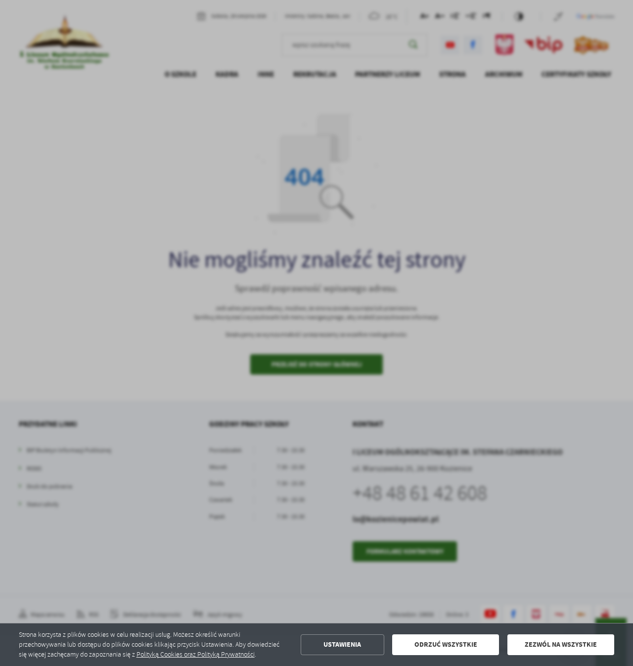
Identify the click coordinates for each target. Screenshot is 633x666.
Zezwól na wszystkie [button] (561, 644)
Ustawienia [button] (342, 644)
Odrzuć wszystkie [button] (445, 644)
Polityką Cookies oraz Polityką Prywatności (195, 654)
